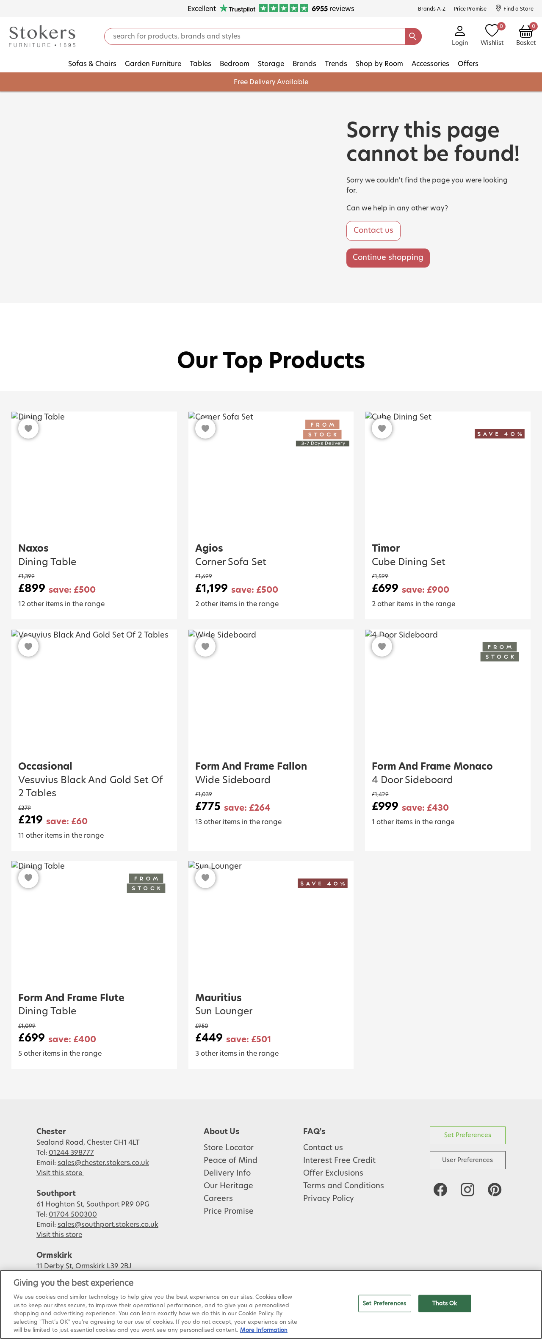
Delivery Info (227, 1173)
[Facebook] (440, 1189)
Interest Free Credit (339, 1161)
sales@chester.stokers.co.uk (103, 1163)
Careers (218, 1199)
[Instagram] (467, 1189)
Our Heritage (228, 1186)
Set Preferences (467, 1135)
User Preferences (467, 1160)
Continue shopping (388, 258)
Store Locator (229, 1148)
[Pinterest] (494, 1189)
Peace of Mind (230, 1161)
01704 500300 (73, 1214)
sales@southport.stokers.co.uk (108, 1224)
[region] (271, 1304)
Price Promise (229, 1211)
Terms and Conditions (343, 1186)
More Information (264, 1330)
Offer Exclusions (333, 1173)
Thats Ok (444, 1303)
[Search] (413, 36)
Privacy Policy (328, 1199)
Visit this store (60, 1173)
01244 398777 (71, 1152)
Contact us (373, 231)
